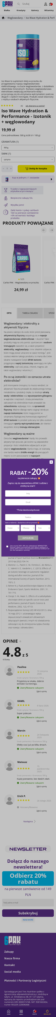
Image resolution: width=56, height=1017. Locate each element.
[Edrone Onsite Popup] (28, 508)
